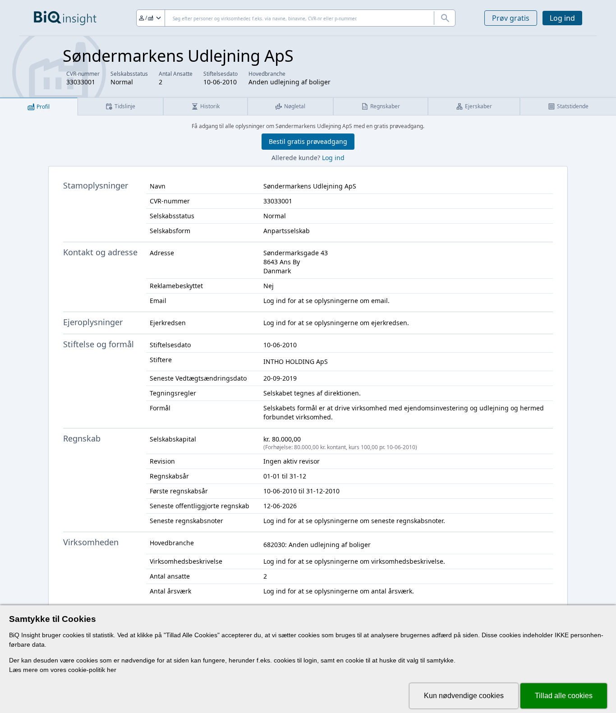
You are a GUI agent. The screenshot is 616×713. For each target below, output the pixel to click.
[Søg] (444, 18)
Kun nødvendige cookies (464, 695)
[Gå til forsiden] (65, 18)
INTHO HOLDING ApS (295, 361)
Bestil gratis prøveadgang (308, 141)
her (111, 669)
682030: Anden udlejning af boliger (317, 544)
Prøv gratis (510, 18)
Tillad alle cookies (564, 695)
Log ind (562, 18)
